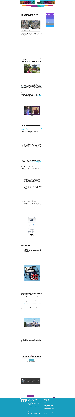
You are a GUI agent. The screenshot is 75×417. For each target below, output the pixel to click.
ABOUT (45, 402)
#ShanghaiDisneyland (38, 161)
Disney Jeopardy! (50, 5)
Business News (42, 5)
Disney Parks (23, 5)
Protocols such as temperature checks (26, 303)
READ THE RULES (50, 26)
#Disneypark (34, 162)
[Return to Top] (54, 397)
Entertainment (34, 5)
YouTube (45, 400)
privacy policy (46, 409)
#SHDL (23, 162)
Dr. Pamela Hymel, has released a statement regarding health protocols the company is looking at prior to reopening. (31, 128)
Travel (46, 5)
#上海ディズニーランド (27, 162)
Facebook (46, 400)
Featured (38, 5)
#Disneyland (38, 162)
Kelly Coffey (26, 379)
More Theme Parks (29, 5)
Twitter (48, 400)
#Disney (31, 162)
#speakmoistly (33, 161)
